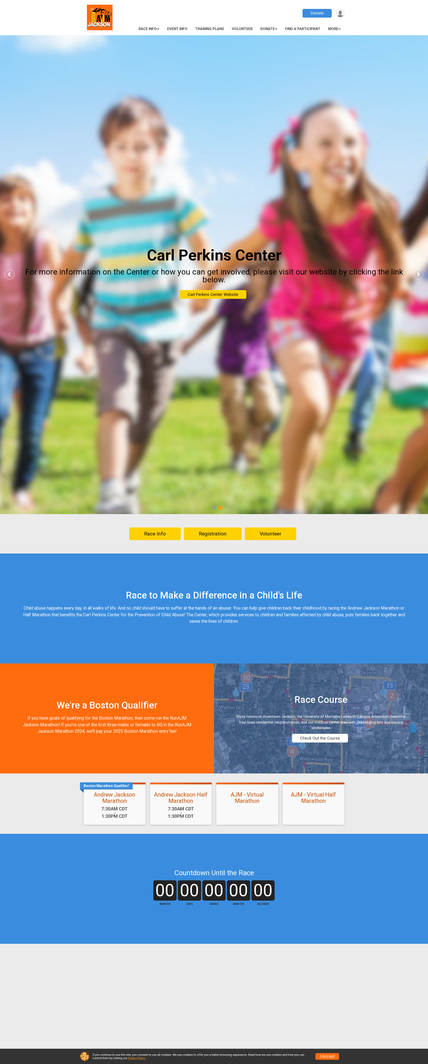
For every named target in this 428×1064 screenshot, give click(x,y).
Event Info (177, 29)
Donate (317, 13)
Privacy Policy (136, 1058)
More (333, 29)
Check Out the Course (320, 738)
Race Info (148, 29)
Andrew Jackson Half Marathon (181, 797)
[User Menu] (340, 13)
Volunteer (242, 29)
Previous (12, 274)
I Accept (327, 1056)
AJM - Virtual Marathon (247, 797)
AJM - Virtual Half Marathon (313, 797)
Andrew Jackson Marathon (114, 797)
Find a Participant (302, 29)
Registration (212, 534)
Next (421, 274)
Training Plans (209, 29)
